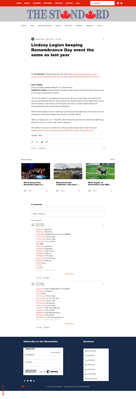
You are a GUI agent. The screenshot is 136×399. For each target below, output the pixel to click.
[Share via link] (47, 142)
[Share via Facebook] (32, 142)
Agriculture (68, 25)
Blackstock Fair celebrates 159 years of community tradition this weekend (67, 184)
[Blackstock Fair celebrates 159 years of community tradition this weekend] (68, 171)
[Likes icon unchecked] (37, 278)
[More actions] (103, 39)
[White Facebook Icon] (24, 381)
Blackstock (90, 25)
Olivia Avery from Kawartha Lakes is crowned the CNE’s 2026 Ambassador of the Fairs (34, 184)
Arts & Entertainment (45, 25)
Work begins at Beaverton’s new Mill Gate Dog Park (98, 184)
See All (113, 159)
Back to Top (3, 390)
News (32, 25)
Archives (58, 25)
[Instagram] (118, 3)
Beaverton (79, 25)
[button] (36, 3)
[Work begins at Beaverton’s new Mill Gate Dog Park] (100, 171)
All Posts (24, 25)
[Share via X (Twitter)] (37, 142)
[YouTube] (121, 3)
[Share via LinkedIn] (42, 142)
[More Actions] (103, 225)
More (99, 25)
